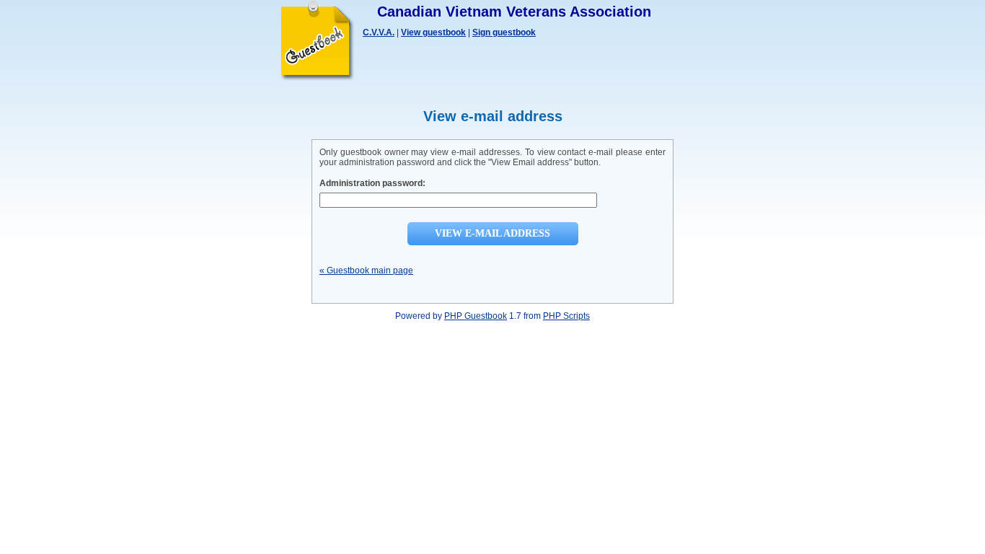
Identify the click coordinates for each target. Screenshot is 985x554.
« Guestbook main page (366, 270)
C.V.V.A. (378, 32)
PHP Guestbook (475, 316)
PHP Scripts (566, 316)
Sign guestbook (504, 32)
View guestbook (433, 32)
